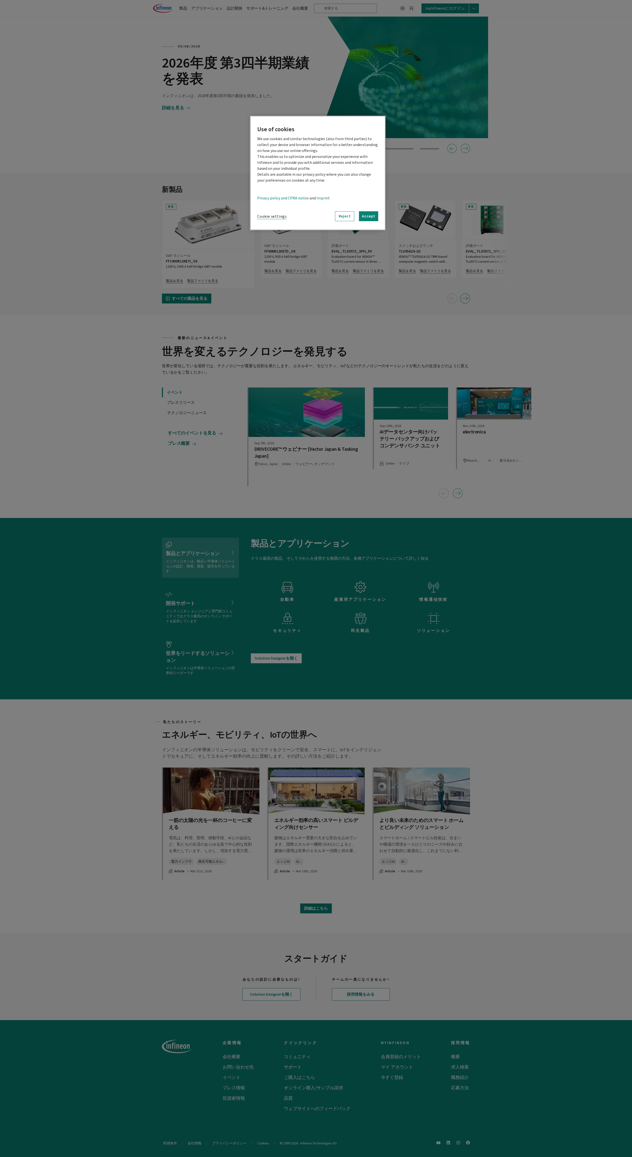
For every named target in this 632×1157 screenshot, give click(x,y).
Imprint (323, 198)
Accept (368, 216)
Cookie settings (272, 216)
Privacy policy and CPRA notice (283, 198)
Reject (345, 216)
